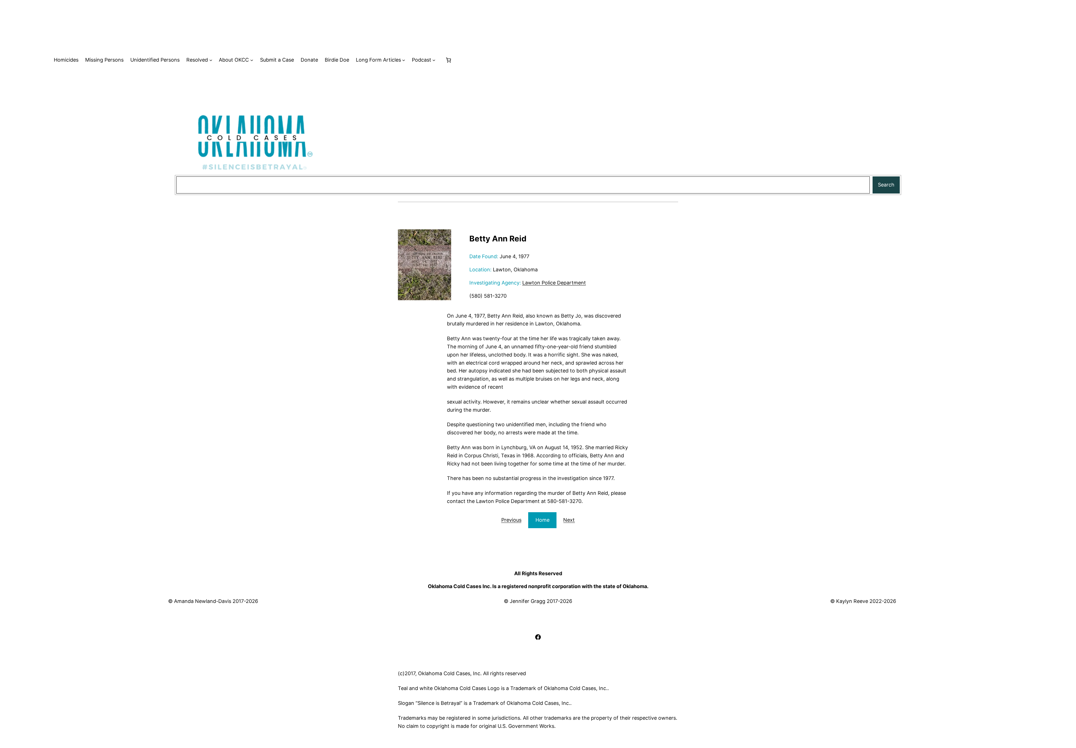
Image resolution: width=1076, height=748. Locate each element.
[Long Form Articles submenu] (403, 60)
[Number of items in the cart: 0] (448, 60)
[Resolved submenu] (210, 60)
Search (886, 185)
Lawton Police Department (554, 283)
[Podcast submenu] (433, 60)
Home (542, 520)
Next (569, 520)
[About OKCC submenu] (251, 60)
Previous (511, 520)
